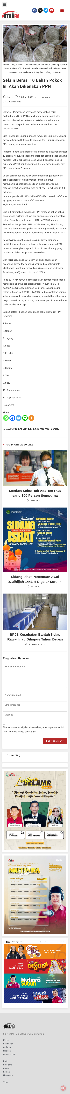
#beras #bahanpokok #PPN (34, 429)
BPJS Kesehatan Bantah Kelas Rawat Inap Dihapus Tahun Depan (35, 637)
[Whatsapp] (6, 418)
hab (9, 97)
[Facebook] (34, 10)
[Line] (25, 418)
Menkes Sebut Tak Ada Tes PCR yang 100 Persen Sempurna (35, 493)
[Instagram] (40, 10)
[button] (4, 4)
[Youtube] (51, 10)
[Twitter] (45, 10)
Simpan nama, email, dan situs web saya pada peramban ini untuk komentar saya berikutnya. (33, 729)
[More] (31, 418)
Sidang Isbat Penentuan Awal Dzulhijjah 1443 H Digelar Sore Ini (35, 579)
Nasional (46, 97)
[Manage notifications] (63, 1088)
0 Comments (14, 101)
